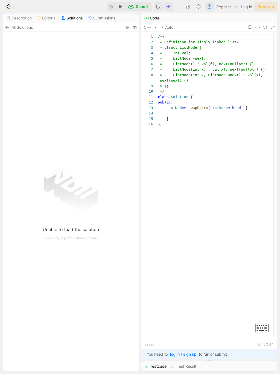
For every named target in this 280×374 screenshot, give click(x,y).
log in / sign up (183, 354)
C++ (147, 27)
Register (223, 6)
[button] (158, 6)
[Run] (120, 6)
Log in (246, 6)
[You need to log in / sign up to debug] (111, 6)
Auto (169, 27)
